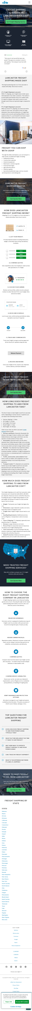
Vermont (4, 910)
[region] (16, 1000)
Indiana (4, 840)
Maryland (4, 854)
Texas (3, 906)
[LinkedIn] (26, 967)
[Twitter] (16, 967)
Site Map (16, 988)
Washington (5, 915)
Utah (3, 908)
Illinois (3, 838)
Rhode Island (5, 897)
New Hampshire (6, 874)
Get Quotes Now (16, 199)
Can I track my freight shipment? (17, 754)
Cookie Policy (16, 991)
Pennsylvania (5, 894)
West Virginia (5, 917)
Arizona (4, 816)
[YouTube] (21, 967)
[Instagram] (11, 967)
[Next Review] (26, 71)
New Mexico (5, 879)
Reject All (9, 1002)
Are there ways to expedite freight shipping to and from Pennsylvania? (16, 747)
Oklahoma (4, 890)
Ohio (3, 888)
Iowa (3, 843)
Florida (4, 829)
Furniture (16, 936)
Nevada (4, 872)
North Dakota (5, 885)
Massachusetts (6, 856)
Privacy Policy (16, 985)
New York (4, 881)
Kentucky (4, 847)
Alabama (4, 811)
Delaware (4, 827)
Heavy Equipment (16, 945)
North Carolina (6, 883)
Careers (16, 954)
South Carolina (5, 899)
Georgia (4, 831)
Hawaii (4, 834)
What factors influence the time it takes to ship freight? (17, 739)
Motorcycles (16, 933)
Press (16, 957)
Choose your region (15, 971)
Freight (16, 939)
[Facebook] (6, 967)
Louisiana (4, 849)
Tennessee (4, 903)
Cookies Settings (15, 1006)
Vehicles (16, 930)
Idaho (3, 836)
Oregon (4, 892)
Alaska (3, 813)
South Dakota (5, 901)
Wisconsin (4, 919)
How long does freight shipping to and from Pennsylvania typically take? (17, 730)
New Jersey (5, 876)
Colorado (4, 822)
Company (16, 951)
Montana (4, 867)
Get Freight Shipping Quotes (16, 22)
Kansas (4, 845)
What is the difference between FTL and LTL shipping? (17, 761)
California (4, 820)
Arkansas (4, 818)
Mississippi (5, 863)
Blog (16, 960)
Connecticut (5, 825)
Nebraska (4, 870)
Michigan (4, 858)
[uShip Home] (5, 2)
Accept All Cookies (22, 1002)
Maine (3, 852)
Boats (16, 942)
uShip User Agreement (16, 982)
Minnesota (4, 861)
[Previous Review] (5, 71)
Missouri (4, 865)
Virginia (4, 913)
